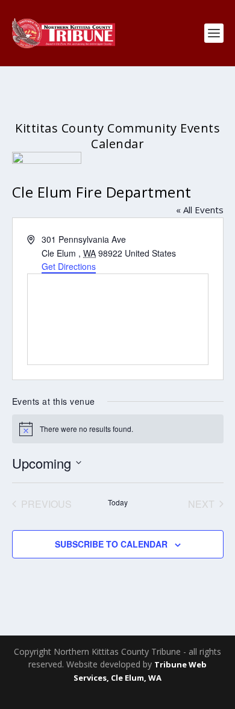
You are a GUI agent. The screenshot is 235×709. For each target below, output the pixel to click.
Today (118, 502)
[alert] (118, 428)
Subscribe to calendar (111, 544)
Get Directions (69, 266)
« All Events (200, 210)
